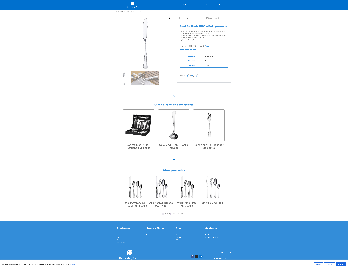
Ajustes (318, 264)
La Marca (186, 5)
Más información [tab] (213, 18)
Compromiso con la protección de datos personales (218, 258)
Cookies (72, 264)
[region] (174, 264)
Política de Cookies (227, 255)
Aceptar (340, 264)
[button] (170, 18)
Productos (196, 5)
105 (178, 214)
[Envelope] (201, 256)
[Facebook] (192, 256)
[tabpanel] (204, 51)
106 (181, 214)
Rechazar (329, 264)
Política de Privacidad (226, 253)
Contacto (220, 5)
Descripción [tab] (184, 18)
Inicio (117, 11)
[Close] (346, 261)
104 (174, 214)
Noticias (208, 5)
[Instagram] (196, 256)
